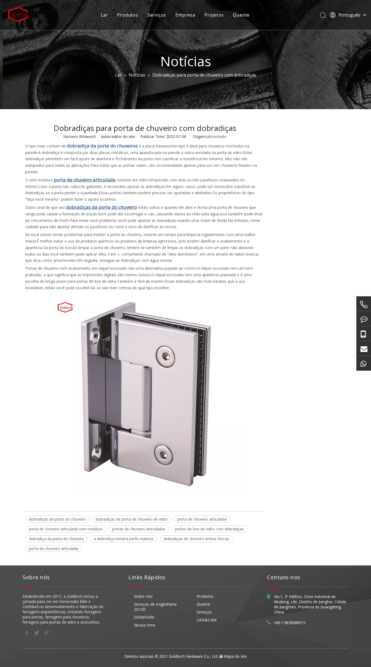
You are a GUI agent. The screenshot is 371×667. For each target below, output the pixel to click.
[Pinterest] (46, 633)
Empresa (185, 15)
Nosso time (145, 625)
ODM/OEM (144, 617)
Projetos (214, 15)
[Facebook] (27, 633)
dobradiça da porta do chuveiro (56, 538)
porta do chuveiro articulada (53, 548)
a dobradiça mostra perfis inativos (124, 538)
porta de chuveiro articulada (202, 519)
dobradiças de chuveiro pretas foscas (196, 538)
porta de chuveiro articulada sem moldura (65, 528)
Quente (241, 15)
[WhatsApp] (363, 363)
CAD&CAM (206, 619)
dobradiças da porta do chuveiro (57, 519)
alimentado (217, 136)
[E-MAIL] (363, 348)
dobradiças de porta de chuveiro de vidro (132, 519)
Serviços (156, 15)
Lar (104, 15)
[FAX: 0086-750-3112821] (363, 318)
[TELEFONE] (363, 304)
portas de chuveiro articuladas (138, 528)
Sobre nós (143, 596)
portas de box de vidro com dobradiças (209, 528)
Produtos (127, 15)
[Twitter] (37, 633)
